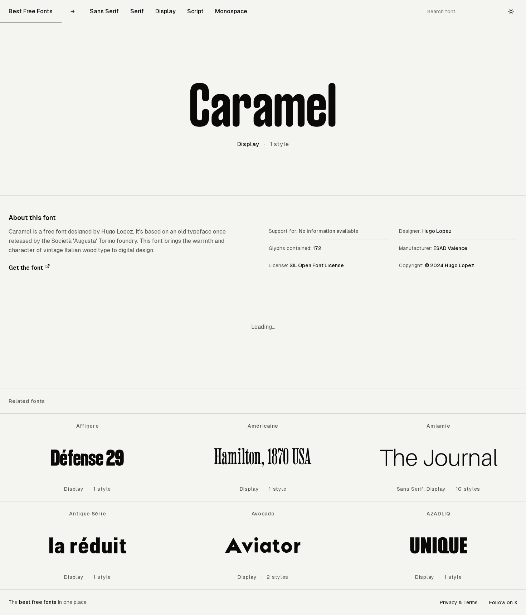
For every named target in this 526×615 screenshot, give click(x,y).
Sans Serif (104, 11)
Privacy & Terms (459, 602)
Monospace (231, 11)
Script (195, 11)
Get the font (26, 267)
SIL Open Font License (316, 265)
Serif (137, 11)
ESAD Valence (450, 248)
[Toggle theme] (511, 11)
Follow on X (503, 602)
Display (165, 11)
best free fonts (38, 602)
